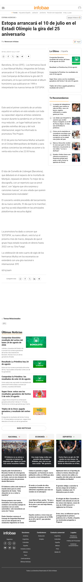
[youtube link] (5, 547)
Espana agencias (9, 17)
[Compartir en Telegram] (22, 56)
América (25, 536)
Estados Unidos (25, 549)
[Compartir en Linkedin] (17, 56)
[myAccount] (79, 7)
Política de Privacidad (73, 541)
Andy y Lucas (67, 13)
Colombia (26, 542)
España (25, 545)
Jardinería (42, 13)
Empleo (41, 539)
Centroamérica (25, 558)
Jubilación (35, 13)
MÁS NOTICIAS (24, 428)
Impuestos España (24, 13)
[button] (3, 8)
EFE (4, 323)
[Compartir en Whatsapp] (3, 56)
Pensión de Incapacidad (54, 13)
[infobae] (41, 8)
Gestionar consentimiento (73, 544)
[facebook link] (5, 543)
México (25, 552)
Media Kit (57, 552)
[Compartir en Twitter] (13, 56)
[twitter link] (9, 543)
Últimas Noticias (25, 562)
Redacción (41, 536)
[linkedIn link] (14, 547)
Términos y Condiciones (73, 536)
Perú (25, 555)
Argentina (25, 539)
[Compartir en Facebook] (8, 56)
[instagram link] (14, 543)
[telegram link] (9, 547)
